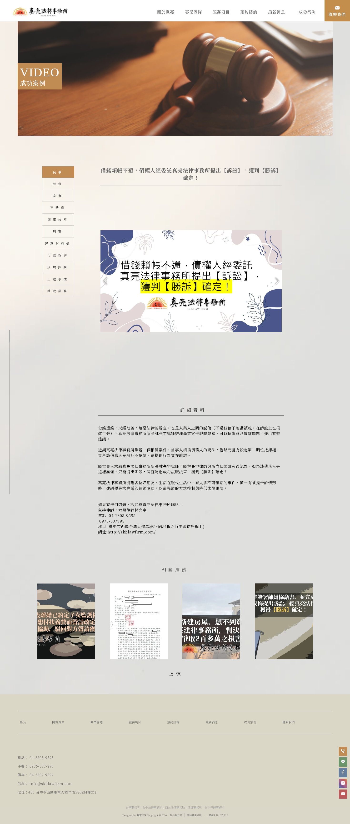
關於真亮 (58, 722)
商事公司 (58, 219)
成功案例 (250, 722)
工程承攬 (58, 279)
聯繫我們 (288, 722)
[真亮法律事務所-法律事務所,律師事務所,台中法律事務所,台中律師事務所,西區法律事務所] (40, 12)
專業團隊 (96, 722)
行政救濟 (58, 255)
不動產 (58, 207)
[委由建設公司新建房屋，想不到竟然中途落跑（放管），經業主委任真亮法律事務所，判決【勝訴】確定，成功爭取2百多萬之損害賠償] (211, 618)
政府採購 (58, 267)
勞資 (58, 184)
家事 (58, 195)
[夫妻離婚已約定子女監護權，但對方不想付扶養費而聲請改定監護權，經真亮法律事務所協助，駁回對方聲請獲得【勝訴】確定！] (66, 618)
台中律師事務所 (215, 807)
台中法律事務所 (152, 807)
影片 (23, 722)
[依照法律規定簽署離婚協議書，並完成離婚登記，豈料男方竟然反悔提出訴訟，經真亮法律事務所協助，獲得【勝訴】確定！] (284, 618)
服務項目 (135, 722)
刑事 (58, 231)
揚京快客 (141, 815)
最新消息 (212, 722)
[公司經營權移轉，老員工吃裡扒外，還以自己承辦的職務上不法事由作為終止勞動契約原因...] (139, 618)
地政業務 (58, 291)
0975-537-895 (42, 766)
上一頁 (175, 673)
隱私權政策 (176, 815)
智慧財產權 (58, 243)
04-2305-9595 (42, 757)
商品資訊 (191, 410)
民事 (58, 172)
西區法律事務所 (175, 807)
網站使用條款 (194, 815)
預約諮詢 (173, 722)
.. (205, 815)
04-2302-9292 (42, 774)
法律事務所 (132, 807)
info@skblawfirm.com (51, 783)
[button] (277, 281)
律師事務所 (195, 807)
